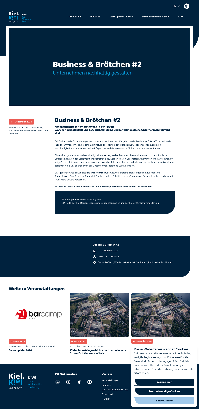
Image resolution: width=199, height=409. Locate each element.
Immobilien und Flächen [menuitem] (155, 17)
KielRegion (82, 203)
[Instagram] (68, 382)
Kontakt (106, 399)
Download (107, 394)
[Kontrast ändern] (186, 6)
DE (175, 6)
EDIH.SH (66, 203)
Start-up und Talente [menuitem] (121, 17)
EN (179, 6)
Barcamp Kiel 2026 (20, 350)
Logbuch (106, 385)
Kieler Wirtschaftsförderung (144, 203)
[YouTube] (89, 382)
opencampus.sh (112, 203)
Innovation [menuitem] (75, 17)
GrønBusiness (95, 203)
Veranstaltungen (110, 380)
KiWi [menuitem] (180, 17)
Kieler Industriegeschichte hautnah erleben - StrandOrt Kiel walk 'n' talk (98, 352)
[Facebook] (79, 382)
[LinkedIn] (57, 382)
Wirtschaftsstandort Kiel (115, 390)
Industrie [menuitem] (95, 17)
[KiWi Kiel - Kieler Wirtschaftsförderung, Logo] (20, 17)
